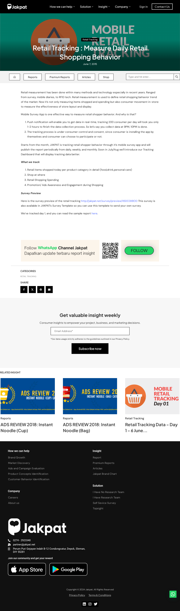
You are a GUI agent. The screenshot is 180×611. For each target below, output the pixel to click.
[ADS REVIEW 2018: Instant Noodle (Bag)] (90, 396)
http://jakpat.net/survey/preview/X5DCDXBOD (109, 201)
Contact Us (162, 6)
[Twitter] (95, 604)
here (94, 213)
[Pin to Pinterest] (40, 289)
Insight (102, 6)
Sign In (143, 6)
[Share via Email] (49, 289)
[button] (172, 594)
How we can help (61, 6)
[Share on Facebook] (23, 289)
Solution (85, 6)
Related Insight (10, 372)
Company (121, 6)
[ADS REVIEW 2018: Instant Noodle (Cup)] (28, 396)
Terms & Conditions (100, 595)
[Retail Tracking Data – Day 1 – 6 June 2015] (152, 396)
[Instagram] (90, 604)
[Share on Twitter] (32, 289)
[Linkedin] (84, 604)
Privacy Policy (77, 595)
